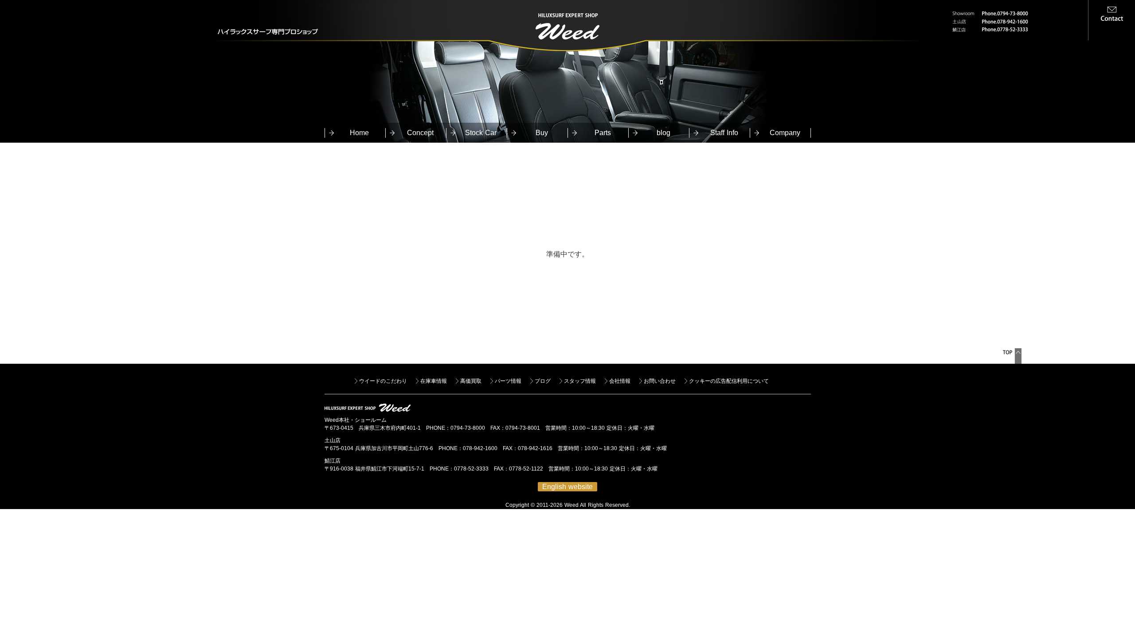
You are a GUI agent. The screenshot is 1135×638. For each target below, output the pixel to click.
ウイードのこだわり (383, 381)
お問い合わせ (660, 381)
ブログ (543, 381)
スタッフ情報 (580, 381)
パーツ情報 (508, 381)
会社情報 (619, 381)
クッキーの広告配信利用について (729, 381)
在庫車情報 (433, 381)
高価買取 (470, 381)
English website (567, 486)
